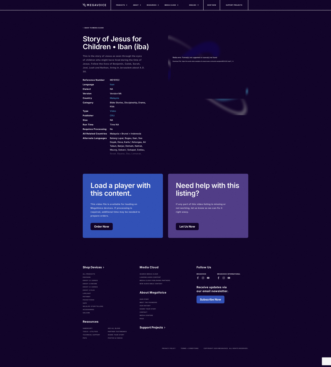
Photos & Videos (115, 338)
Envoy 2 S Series (90, 287)
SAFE (85, 303)
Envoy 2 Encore (90, 284)
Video (113, 111)
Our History (145, 306)
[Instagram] (203, 278)
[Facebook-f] (198, 278)
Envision (87, 277)
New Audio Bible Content (151, 284)
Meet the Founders (148, 302)
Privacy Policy (169, 348)
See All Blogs (114, 328)
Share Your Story (116, 335)
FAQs (142, 319)
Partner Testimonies (117, 331)
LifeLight (87, 293)
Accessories (88, 309)
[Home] (94, 5)
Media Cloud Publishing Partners (155, 280)
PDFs (85, 338)
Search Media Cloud (149, 274)
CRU (112, 115)
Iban (112, 84)
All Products (89, 274)
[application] (208, 78)
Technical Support (91, 335)
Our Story (144, 299)
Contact (143, 312)
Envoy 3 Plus (89, 290)
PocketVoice (88, 300)
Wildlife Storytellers (93, 306)
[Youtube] (208, 278)
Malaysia (114, 98)
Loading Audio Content (150, 277)
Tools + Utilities (90, 331)
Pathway (87, 297)
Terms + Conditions (189, 348)
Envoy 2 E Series (90, 280)
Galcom (86, 313)
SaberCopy (88, 328)
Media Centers (146, 315)
